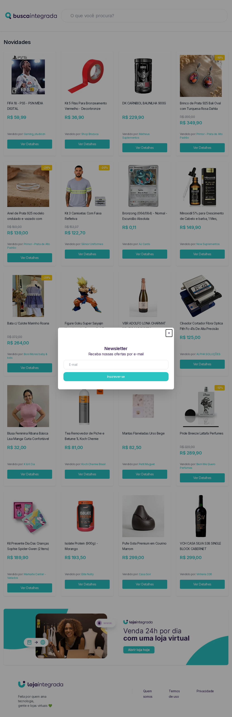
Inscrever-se (116, 376)
